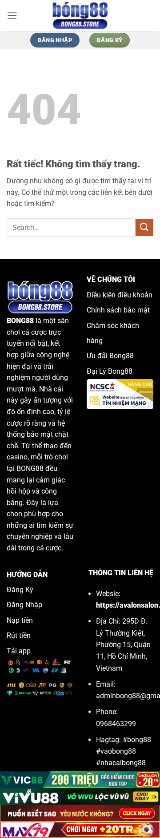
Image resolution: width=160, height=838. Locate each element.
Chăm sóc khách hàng (113, 333)
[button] (12, 15)
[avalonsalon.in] (80, 15)
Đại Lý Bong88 (109, 371)
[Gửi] (144, 227)
